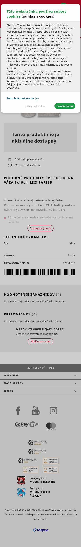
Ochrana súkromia (35, 77)
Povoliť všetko (65, 106)
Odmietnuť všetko (35, 106)
